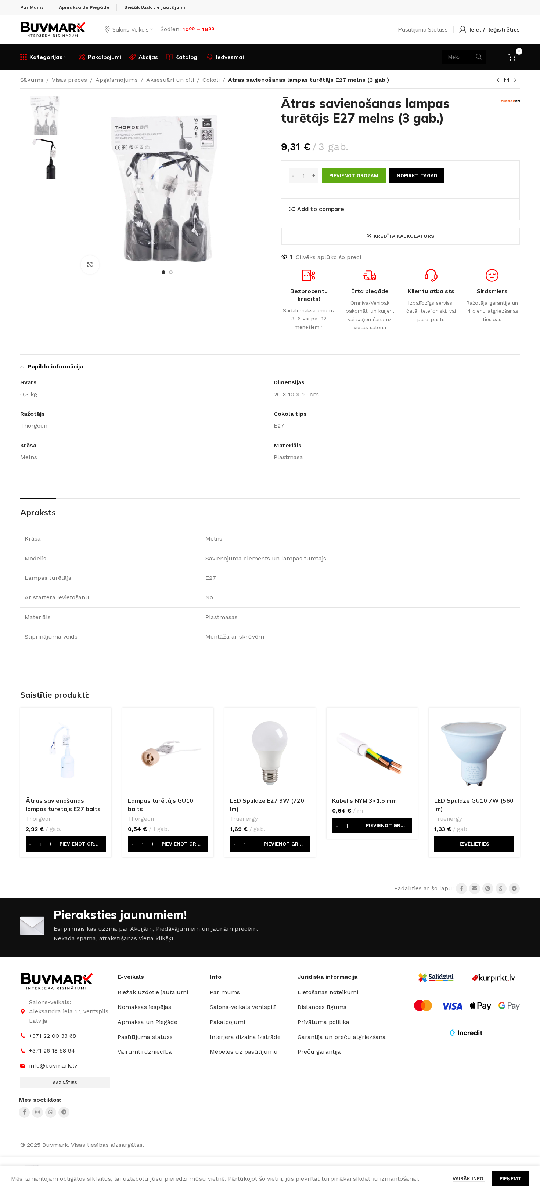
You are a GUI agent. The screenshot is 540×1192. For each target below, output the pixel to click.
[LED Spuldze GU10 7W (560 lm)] (474, 753)
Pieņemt (511, 1178)
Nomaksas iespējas (144, 1006)
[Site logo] (53, 28)
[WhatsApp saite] (501, 888)
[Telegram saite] (514, 888)
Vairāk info (469, 1178)
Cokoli (211, 79)
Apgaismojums (117, 79)
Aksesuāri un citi (170, 79)
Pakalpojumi (227, 1021)
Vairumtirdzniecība (145, 1051)
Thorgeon (39, 818)
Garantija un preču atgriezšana (342, 1036)
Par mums (225, 992)
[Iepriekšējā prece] (497, 80)
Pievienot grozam (353, 175)
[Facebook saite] (461, 888)
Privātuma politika (323, 1021)
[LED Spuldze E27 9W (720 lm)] (270, 753)
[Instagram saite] (37, 1112)
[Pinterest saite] (487, 888)
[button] (66, 844)
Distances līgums (322, 1006)
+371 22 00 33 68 (52, 1035)
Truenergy (244, 818)
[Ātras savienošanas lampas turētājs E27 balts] (66, 753)
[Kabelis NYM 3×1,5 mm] (372, 753)
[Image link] (57, 980)
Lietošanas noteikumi (328, 992)
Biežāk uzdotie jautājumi (153, 992)
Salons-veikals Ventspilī (243, 1006)
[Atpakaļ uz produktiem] (506, 80)
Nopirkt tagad (417, 175)
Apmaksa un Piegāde (147, 1021)
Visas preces (69, 79)
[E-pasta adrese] (474, 888)
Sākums (31, 79)
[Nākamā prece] (515, 80)
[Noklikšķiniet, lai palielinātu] (90, 264)
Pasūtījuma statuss (145, 1036)
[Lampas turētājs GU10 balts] (168, 753)
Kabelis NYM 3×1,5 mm (364, 800)
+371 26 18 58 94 (52, 1050)
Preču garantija (319, 1051)
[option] (163, 272)
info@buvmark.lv (53, 1065)
